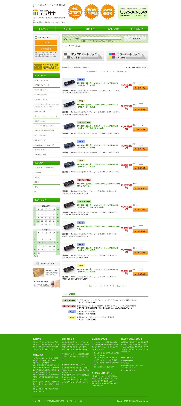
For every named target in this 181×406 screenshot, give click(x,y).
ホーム (64, 46)
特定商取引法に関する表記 (55, 401)
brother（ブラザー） (41, 90)
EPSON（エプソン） (42, 85)
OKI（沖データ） (40, 140)
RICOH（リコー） (41, 150)
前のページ (92, 71)
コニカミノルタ (40, 121)
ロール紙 (37, 172)
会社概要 (37, 401)
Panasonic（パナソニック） (44, 145)
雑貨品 (36, 182)
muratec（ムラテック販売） (44, 131)
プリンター (38, 177)
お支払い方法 (53, 389)
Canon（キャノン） (41, 80)
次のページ (120, 71)
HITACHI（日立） (40, 111)
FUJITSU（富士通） (41, 99)
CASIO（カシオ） (41, 95)
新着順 (144, 67)
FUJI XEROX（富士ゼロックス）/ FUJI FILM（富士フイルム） (47, 105)
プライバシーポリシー (76, 401)
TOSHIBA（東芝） (41, 155)
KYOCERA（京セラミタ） (44, 126)
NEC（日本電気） (40, 135)
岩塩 (36, 187)
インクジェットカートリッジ (44, 168)
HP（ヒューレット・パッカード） (46, 116)
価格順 (138, 67)
